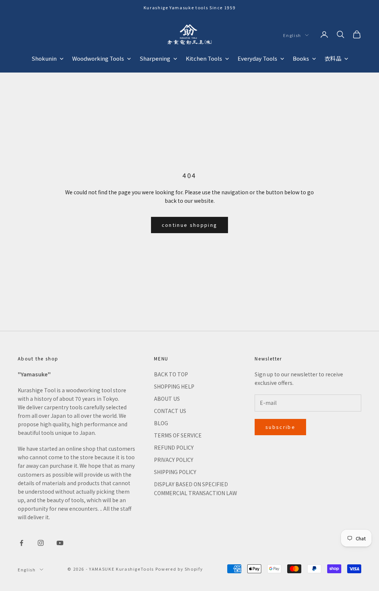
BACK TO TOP (171, 374)
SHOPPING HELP (174, 386)
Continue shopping (190, 224)
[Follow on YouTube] (60, 543)
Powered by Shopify (179, 569)
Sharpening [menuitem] (155, 58)
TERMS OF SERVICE (178, 435)
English (292, 35)
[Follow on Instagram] (40, 543)
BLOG (161, 423)
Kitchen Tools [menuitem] (204, 58)
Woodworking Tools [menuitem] (98, 58)
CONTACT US (170, 410)
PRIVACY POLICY (173, 459)
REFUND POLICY (174, 447)
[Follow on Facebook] (21, 543)
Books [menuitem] (301, 58)
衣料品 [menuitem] (333, 58)
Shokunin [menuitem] (44, 58)
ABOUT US (167, 398)
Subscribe (280, 426)
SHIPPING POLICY (175, 472)
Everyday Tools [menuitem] (257, 58)
